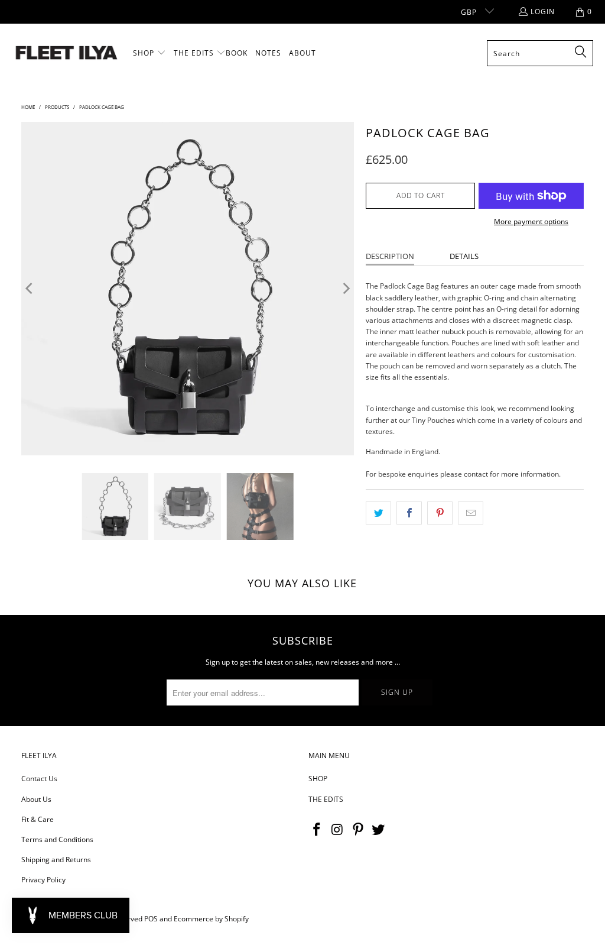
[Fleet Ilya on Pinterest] (358, 830)
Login (543, 12)
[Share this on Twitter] (378, 513)
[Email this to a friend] (470, 513)
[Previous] (30, 288)
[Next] (345, 288)
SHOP (317, 779)
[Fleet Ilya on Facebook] (317, 830)
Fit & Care (37, 819)
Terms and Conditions (57, 839)
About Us (36, 799)
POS (151, 919)
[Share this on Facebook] (409, 513)
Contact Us (39, 779)
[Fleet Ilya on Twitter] (379, 830)
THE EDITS (325, 799)
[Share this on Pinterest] (440, 513)
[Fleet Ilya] (66, 53)
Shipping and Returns (56, 860)
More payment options (531, 221)
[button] (149, 53)
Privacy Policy (43, 880)
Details (464, 256)
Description (390, 256)
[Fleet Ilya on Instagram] (338, 830)
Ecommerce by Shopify (211, 919)
